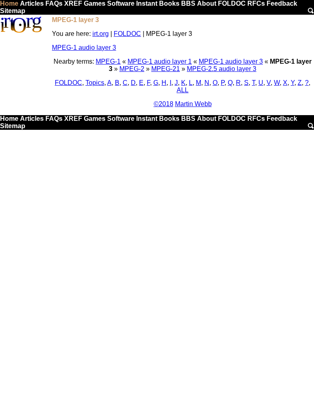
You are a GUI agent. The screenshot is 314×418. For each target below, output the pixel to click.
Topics (94, 82)
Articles (32, 3)
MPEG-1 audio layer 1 (160, 61)
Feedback (282, 3)
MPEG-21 (165, 68)
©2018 (163, 103)
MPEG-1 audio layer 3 (84, 47)
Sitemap (12, 10)
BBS (188, 3)
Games (94, 3)
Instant (146, 3)
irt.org (100, 33)
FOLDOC (232, 3)
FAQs (54, 3)
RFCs (256, 3)
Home (9, 3)
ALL (182, 90)
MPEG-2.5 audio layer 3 (221, 68)
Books (169, 3)
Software (121, 3)
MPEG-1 (108, 61)
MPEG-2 (131, 68)
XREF (73, 3)
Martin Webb (193, 103)
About (206, 3)
